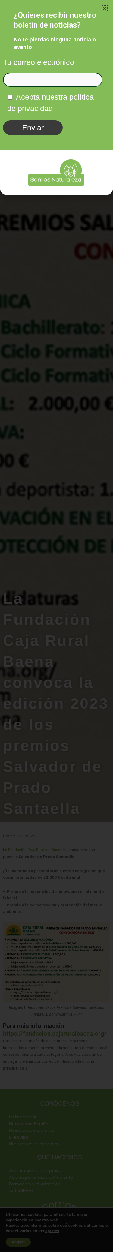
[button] (104, 8)
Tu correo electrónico (38, 62)
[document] (56, 626)
